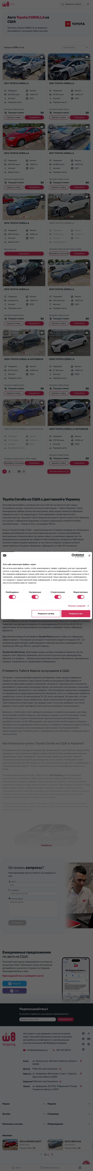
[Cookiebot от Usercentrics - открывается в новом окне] (73, 555)
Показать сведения (77, 606)
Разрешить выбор (46, 614)
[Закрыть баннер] (89, 555)
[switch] (35, 597)
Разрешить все (75, 614)
